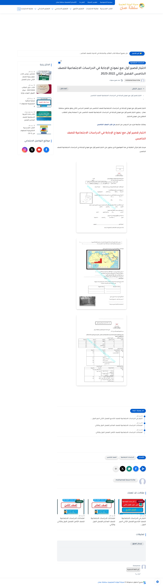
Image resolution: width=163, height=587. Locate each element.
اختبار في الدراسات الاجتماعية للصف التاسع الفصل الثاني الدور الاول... (116, 419)
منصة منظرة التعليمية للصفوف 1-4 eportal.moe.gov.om (27, 104)
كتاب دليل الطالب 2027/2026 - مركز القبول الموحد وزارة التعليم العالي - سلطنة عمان (28, 91)
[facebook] (46, 149)
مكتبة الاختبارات (92, 9)
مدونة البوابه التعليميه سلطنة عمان (111, 582)
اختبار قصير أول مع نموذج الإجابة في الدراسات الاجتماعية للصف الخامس (115, 96)
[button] (136, 469)
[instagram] (24, 149)
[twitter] (32, 149)
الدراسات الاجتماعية (137, 63)
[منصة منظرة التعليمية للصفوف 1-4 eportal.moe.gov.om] (43, 102)
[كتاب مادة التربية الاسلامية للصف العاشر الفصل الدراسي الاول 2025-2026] (43, 116)
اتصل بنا (82, 2)
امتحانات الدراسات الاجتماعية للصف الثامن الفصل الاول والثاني (119, 432)
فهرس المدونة (92, 2)
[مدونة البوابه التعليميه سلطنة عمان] (130, 6)
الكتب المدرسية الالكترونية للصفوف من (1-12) (27, 131)
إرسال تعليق (137, 544)
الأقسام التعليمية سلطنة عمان (66, 2)
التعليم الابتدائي (44, 9)
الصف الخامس (112, 457)
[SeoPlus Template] (144, 582)
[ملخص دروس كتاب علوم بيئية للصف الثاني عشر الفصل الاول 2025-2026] (43, 75)
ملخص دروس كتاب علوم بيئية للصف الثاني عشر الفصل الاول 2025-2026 (27, 77)
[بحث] (19, 9)
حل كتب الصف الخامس (106, 125)
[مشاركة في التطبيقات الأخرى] (116, 469)
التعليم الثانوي (78, 9)
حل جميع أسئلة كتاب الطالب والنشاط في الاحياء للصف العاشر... (103, 53)
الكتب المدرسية (106, 9)
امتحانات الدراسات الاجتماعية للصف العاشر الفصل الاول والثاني (118, 426)
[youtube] (39, 149)
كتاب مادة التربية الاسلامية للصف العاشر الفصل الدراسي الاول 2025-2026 (27, 118)
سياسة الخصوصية (106, 2)
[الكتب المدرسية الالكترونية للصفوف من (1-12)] (43, 129)
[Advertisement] (81, 33)
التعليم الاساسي (61, 9)
